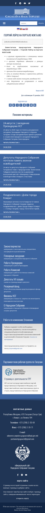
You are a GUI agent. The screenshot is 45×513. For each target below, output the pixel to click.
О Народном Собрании (14, 305)
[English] (26, 29)
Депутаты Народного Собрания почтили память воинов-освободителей (21, 160)
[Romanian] (21, 29)
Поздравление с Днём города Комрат (20, 196)
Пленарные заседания (14, 256)
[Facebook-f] (16, 3)
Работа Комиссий (12, 270)
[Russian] (23, 29)
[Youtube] (25, 3)
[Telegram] (20, 3)
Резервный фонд (11, 286)
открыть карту (22, 498)
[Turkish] (18, 29)
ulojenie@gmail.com (15, 348)
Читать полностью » (11, 143)
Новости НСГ (40, 90)
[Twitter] (29, 3)
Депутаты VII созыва (13, 279)
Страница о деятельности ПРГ (17, 379)
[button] (4, 23)
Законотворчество (12, 246)
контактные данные (22, 409)
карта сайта (22, 480)
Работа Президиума (13, 263)
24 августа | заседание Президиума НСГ (16, 125)
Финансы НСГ (10, 296)
